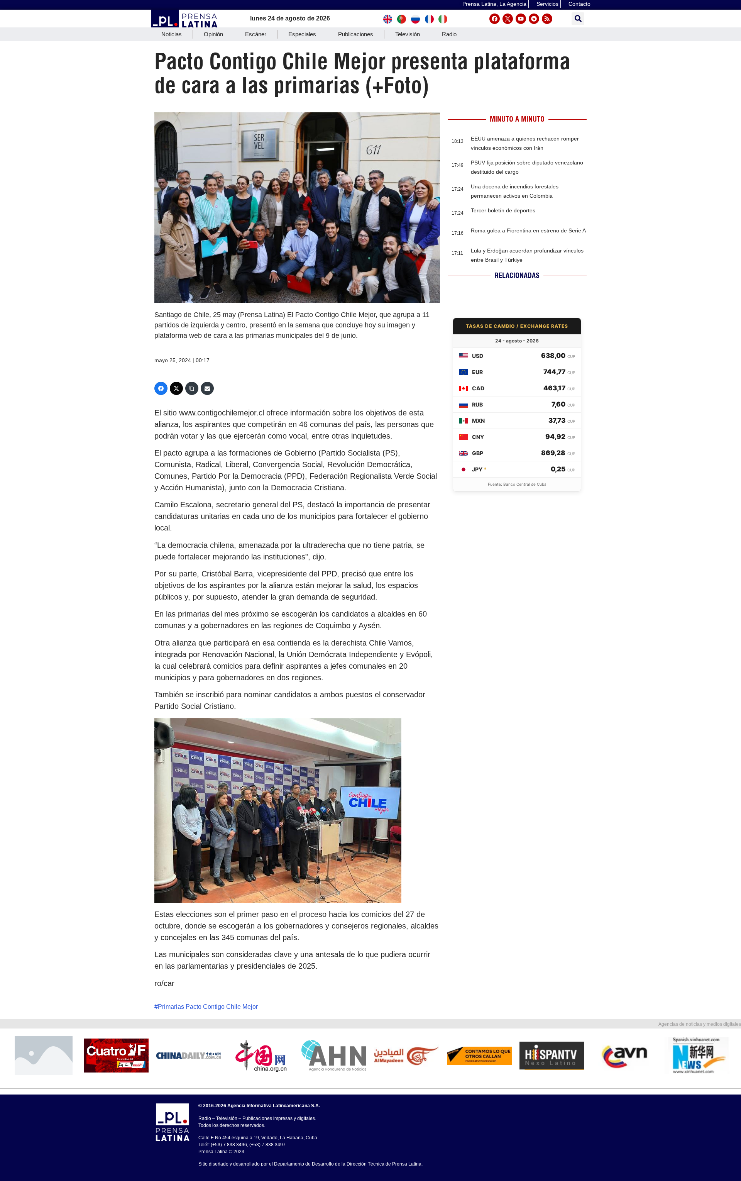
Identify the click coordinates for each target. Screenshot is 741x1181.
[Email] (207, 388)
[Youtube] (521, 19)
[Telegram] (534, 19)
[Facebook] (494, 19)
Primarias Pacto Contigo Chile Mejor (208, 1006)
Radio (449, 34)
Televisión (407, 34)
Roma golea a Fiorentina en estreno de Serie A (528, 230)
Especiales (302, 34)
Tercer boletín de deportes (503, 210)
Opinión (213, 34)
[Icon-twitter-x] (507, 19)
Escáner (255, 34)
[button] (578, 18)
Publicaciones (355, 34)
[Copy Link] (191, 388)
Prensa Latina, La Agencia (494, 4)
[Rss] (547, 19)
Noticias (171, 34)
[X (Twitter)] (176, 388)
